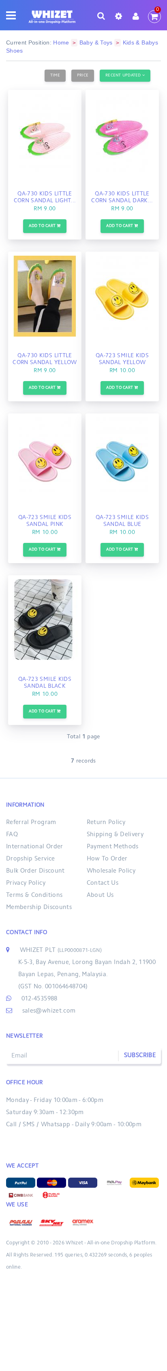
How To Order (107, 859)
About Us (100, 895)
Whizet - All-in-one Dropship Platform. (111, 1243)
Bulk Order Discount (35, 871)
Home (61, 42)
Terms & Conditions (34, 895)
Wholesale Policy (111, 871)
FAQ (12, 835)
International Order (34, 847)
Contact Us (103, 883)
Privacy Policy (25, 883)
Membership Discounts (39, 908)
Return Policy (106, 823)
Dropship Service (30, 859)
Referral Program (31, 823)
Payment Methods (113, 847)
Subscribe (140, 1056)
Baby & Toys (96, 42)
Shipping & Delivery (115, 835)
